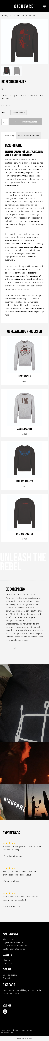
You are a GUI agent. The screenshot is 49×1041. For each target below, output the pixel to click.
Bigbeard (24, 6)
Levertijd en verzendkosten (15, 945)
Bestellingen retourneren (14, 948)
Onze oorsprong (10, 974)
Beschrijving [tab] (8, 135)
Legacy (13, 648)
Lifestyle (6, 960)
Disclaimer (17, 1030)
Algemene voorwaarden (13, 942)
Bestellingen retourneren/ (24, 1038)
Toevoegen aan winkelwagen (25, 121)
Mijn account (8, 939)
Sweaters (12, 15)
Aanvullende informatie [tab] (28, 135)
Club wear (7, 963)
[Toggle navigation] (5, 6)
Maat (3, 112)
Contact (6, 978)
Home (4, 15)
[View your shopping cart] (44, 5)
